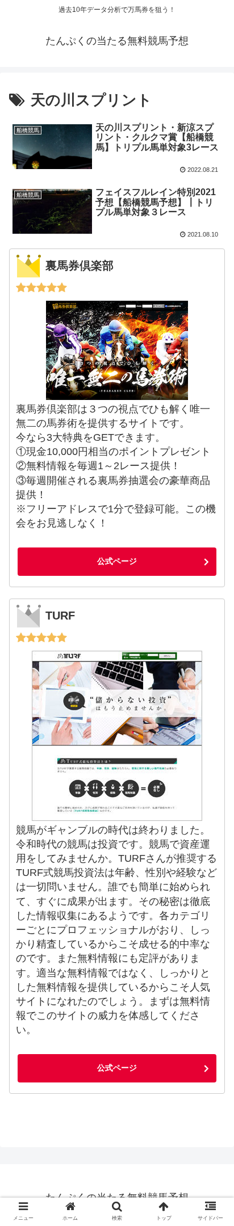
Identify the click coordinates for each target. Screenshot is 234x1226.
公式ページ (117, 561)
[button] (212, 1020)
